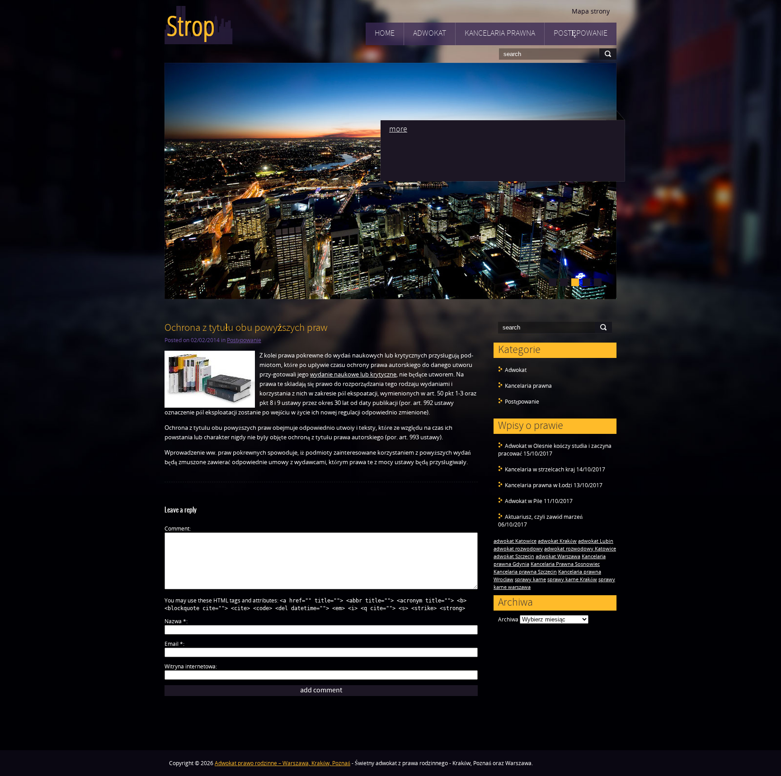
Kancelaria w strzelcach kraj (540, 469)
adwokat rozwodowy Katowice (580, 549)
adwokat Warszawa (558, 556)
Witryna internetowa (190, 666)
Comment (177, 528)
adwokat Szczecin (514, 556)
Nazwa (175, 621)
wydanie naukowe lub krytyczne (353, 374)
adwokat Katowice (515, 541)
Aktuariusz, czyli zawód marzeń (544, 517)
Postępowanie (580, 33)
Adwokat (429, 33)
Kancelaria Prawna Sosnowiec (565, 564)
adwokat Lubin (595, 541)
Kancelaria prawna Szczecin (525, 572)
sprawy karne (530, 579)
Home (385, 33)
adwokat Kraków (557, 541)
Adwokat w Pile (523, 501)
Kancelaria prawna (500, 33)
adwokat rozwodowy (518, 549)
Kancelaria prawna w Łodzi (538, 485)
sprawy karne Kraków (572, 579)
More (398, 129)
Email (174, 644)
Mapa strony (591, 11)
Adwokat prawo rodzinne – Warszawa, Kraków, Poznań (282, 763)
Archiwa (508, 619)
